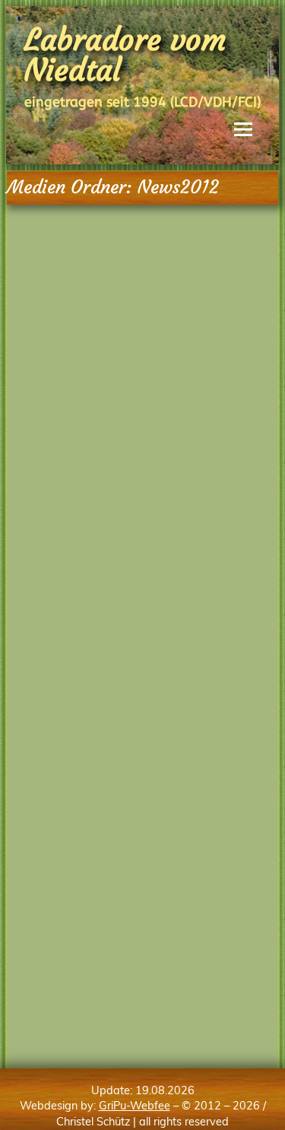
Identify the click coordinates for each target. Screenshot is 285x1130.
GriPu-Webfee (134, 1105)
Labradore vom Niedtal (125, 55)
